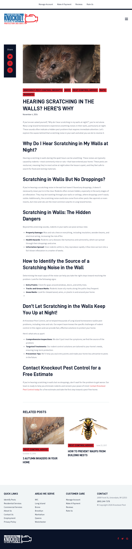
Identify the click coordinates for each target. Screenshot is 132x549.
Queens (38, 518)
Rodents (29, 94)
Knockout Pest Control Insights (43, 90)
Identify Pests (10, 499)
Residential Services (12, 503)
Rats (103, 90)
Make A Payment (73, 503)
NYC (36, 499)
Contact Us (8, 514)
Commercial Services (13, 507)
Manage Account (73, 499)
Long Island (40, 503)
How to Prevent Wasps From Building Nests (87, 453)
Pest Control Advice (85, 90)
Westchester (40, 522)
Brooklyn (39, 510)
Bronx (37, 507)
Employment (9, 518)
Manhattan (39, 514)
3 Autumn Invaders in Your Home (40, 460)
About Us (8, 510)
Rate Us (69, 510)
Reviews (69, 507)
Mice (67, 90)
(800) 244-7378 (103, 501)
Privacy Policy (10, 522)
